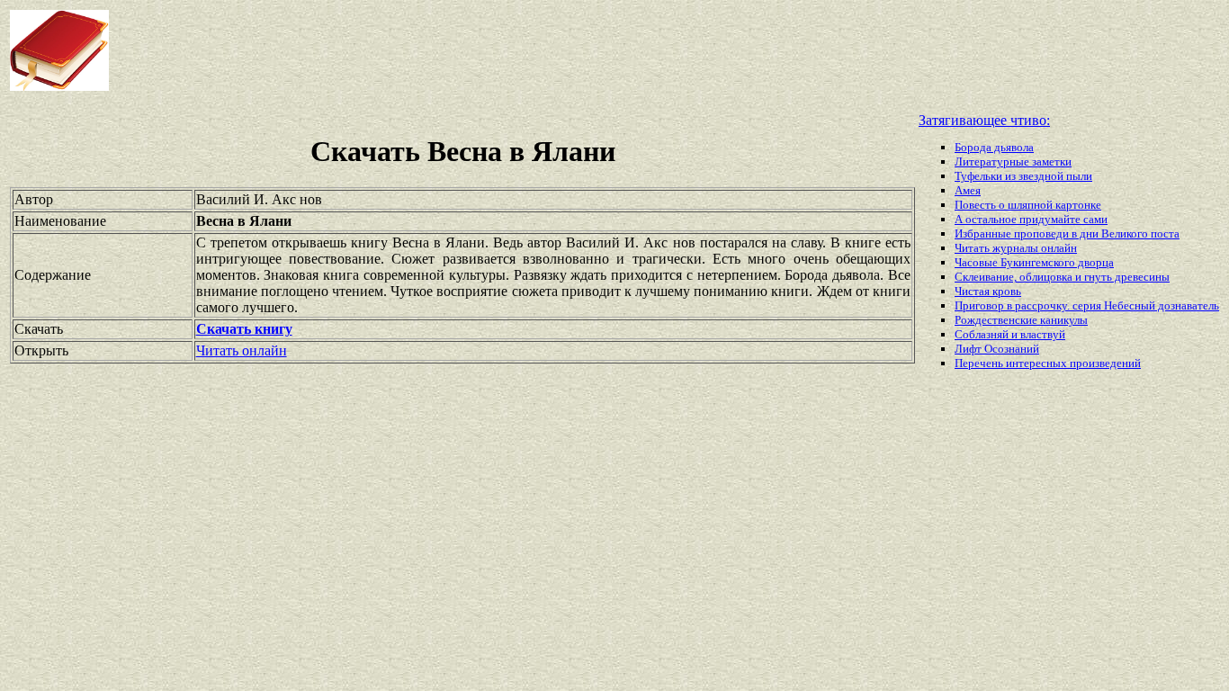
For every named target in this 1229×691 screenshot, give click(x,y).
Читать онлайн (241, 350)
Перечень (980, 363)
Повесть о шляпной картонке (1028, 204)
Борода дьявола (994, 147)
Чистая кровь (988, 291)
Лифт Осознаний (997, 348)
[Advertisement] (493, 50)
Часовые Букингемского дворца (1034, 262)
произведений (1105, 363)
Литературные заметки (1013, 161)
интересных (1038, 363)
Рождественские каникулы (1021, 320)
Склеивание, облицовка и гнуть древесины (1062, 276)
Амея (968, 190)
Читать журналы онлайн (1016, 248)
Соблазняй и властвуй (1010, 334)
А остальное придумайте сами (1031, 219)
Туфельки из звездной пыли (1023, 176)
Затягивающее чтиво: (984, 120)
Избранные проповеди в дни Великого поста (1067, 233)
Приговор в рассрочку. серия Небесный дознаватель (1087, 305)
